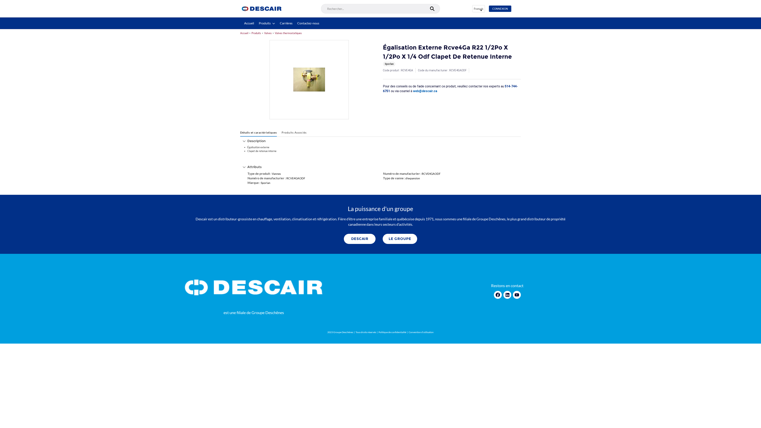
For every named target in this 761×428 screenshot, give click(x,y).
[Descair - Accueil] (261, 8)
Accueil (249, 23)
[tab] (258, 133)
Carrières (286, 23)
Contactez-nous (308, 23)
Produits (265, 23)
